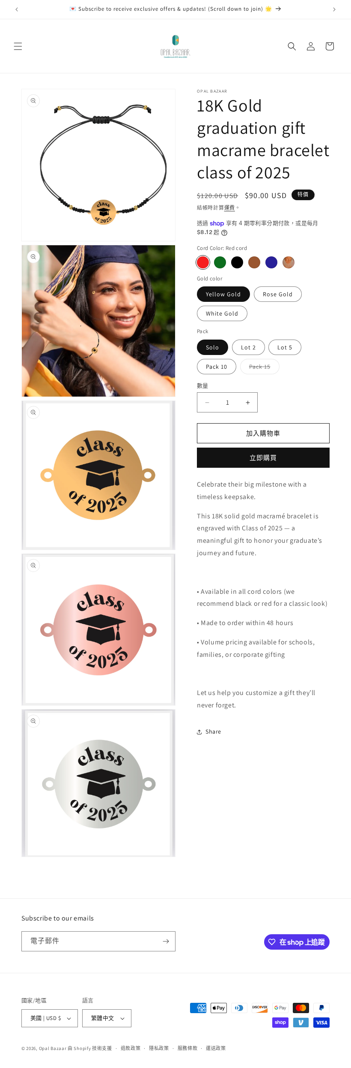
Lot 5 (284, 347)
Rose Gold (278, 294)
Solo (212, 347)
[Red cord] (203, 262)
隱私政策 (159, 1048)
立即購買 (263, 458)
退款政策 (131, 1048)
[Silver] (288, 262)
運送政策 (216, 1048)
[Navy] (271, 262)
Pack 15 (263, 368)
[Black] (237, 262)
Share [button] (213, 731)
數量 (202, 385)
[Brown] (254, 262)
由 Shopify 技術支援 (90, 1048)
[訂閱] (165, 941)
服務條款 (188, 1048)
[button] (18, 46)
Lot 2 (248, 347)
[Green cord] (220, 262)
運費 (229, 208)
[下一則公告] (334, 9)
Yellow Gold (223, 294)
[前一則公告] (16, 9)
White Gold (222, 313)
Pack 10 (216, 366)
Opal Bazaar (53, 1048)
